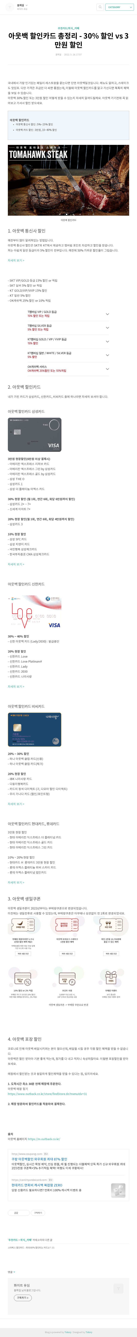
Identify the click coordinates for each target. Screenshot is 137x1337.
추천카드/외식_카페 (68, 28)
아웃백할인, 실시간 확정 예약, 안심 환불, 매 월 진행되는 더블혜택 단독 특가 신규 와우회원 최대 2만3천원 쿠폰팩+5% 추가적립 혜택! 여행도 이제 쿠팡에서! (68, 1166)
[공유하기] (21, 1213)
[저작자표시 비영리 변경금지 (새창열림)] (50, 1213)
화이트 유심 (22, 1286)
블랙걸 (21, 5)
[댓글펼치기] (14, 1272)
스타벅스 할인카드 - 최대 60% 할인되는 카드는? (29, 1248)
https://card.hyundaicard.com (29, 1180)
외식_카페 (25, 1240)
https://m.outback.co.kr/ (44, 1139)
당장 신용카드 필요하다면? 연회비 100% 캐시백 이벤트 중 (47, 1190)
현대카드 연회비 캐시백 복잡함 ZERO (37, 1185)
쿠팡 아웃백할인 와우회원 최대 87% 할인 (39, 1159)
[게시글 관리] (26, 1213)
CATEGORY (114, 7)
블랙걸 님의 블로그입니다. (27, 1290)
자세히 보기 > (16, 260)
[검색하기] (100, 7)
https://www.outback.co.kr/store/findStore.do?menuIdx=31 (47, 1094)
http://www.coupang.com (27, 1154)
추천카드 (13, 1240)
